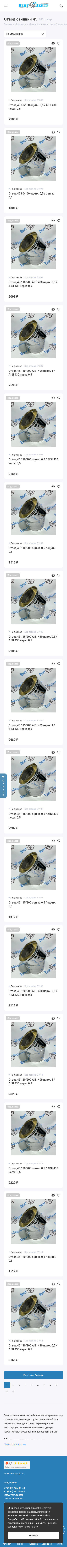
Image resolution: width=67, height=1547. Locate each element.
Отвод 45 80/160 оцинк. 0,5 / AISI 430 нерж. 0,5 (33, 107)
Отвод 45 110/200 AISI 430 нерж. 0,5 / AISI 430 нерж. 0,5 (33, 284)
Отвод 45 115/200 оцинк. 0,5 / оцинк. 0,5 (32, 904)
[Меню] (6, 6)
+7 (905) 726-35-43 (14, 1488)
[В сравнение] (53, 43)
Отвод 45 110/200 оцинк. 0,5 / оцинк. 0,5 (32, 549)
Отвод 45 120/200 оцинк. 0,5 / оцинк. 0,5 (32, 1258)
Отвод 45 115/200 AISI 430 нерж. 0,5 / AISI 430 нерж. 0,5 (33, 638)
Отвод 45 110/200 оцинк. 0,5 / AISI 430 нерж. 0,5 (33, 461)
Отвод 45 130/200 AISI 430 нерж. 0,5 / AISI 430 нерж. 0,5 (33, 1347)
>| (13, 1391)
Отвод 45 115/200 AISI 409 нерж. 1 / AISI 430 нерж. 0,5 (32, 727)
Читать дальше (13, 1444)
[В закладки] (59, 43)
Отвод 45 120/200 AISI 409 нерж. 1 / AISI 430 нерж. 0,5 (32, 1081)
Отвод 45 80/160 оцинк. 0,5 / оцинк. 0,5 (31, 195)
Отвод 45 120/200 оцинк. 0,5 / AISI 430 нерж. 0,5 (33, 1170)
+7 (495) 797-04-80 (14, 1491)
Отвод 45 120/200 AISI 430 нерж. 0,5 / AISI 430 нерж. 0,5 (33, 992)
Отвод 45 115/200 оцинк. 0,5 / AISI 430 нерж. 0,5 (33, 815)
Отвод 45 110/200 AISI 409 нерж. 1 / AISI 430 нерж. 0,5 (32, 372)
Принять (33, 1535)
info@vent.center (13, 1495)
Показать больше (33, 1375)
